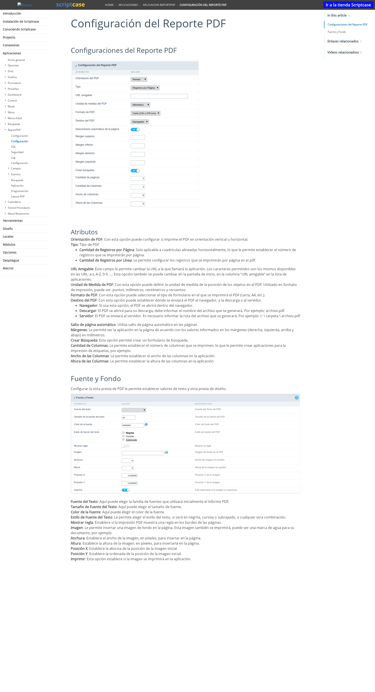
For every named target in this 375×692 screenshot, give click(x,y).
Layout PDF (18, 196)
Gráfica (12, 77)
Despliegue (11, 260)
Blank (11, 106)
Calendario (14, 202)
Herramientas (13, 220)
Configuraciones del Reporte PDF (347, 24)
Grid (10, 71)
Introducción (12, 13)
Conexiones (11, 45)
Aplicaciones (12, 53)
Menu (11, 112)
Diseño (8, 229)
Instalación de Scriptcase (21, 21)
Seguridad (17, 152)
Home (109, 5)
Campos (16, 168)
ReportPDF (14, 130)
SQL (13, 146)
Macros (8, 268)
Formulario (14, 83)
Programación (19, 191)
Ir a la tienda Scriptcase (348, 5)
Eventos (16, 174)
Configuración (19, 136)
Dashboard (14, 95)
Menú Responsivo (18, 213)
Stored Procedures (19, 208)
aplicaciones (128, 5)
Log (13, 157)
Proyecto (9, 37)
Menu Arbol (15, 118)
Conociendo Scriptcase (19, 29)
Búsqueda (14, 124)
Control (12, 100)
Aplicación (17, 185)
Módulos (9, 244)
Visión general (16, 60)
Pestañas (13, 89)
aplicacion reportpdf (159, 5)
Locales (8, 236)
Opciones (13, 65)
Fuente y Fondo (337, 32)
